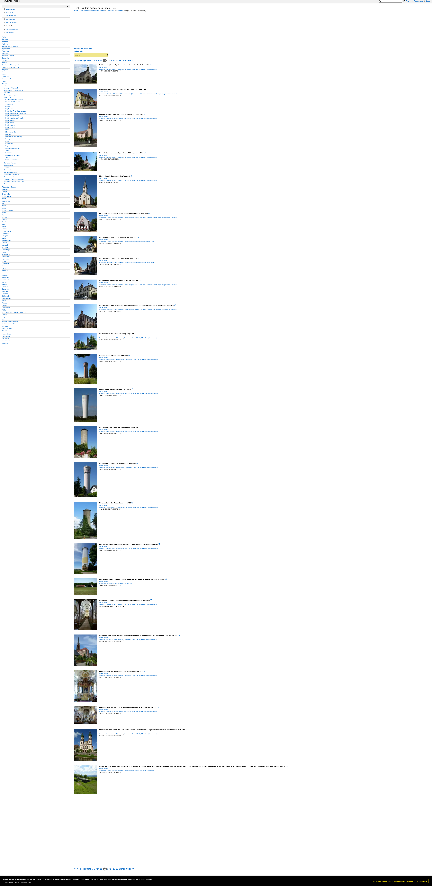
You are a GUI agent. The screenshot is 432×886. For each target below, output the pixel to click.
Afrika (4, 37)
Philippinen (6, 266)
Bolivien (4, 62)
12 (105, 60)
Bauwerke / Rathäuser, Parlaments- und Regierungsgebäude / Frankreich (154, 94)
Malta (4, 238)
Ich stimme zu (422, 881)
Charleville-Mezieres (12, 102)
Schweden (5, 280)
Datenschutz (6, 343)
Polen (4, 268)
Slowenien (5, 289)
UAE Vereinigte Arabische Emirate (14, 312)
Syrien (4, 300)
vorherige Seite (84, 60)
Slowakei (5, 287)
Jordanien (5, 217)
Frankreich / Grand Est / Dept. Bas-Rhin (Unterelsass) (140, 69)
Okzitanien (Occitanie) (11, 174)
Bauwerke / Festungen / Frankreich (143, 771)
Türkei (4, 310)
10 (98, 60)
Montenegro (6, 249)
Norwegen (5, 259)
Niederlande (6, 256)
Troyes (7, 157)
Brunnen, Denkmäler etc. (11, 67)
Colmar (8, 106)
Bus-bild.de (9, 12)
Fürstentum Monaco (9, 187)
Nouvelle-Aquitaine (10, 172)
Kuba (4, 224)
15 (114, 60)
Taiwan (4, 303)
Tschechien (6, 307)
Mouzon (8, 134)
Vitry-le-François (11, 160)
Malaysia (5, 236)
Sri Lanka (5, 294)
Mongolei (5, 247)
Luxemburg (6, 233)
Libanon (5, 229)
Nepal (4, 252)
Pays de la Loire (9, 177)
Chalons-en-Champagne (14, 99)
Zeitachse (5, 338)
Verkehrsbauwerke (8, 324)
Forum (408, 1)
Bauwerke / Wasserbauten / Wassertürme (111, 359)
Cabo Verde (6, 72)
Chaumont (9, 104)
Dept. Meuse (10, 120)
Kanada (4, 219)
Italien (4, 212)
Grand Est (7, 97)
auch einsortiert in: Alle (83, 48)
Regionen (7, 184)
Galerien (5, 189)
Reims (7, 141)
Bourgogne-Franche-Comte (13, 90)
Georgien (5, 192)
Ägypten (5, 39)
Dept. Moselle (10, 125)
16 (117, 60)
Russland (5, 275)
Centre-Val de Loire (10, 95)
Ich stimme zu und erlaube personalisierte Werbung (393, 881)
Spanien (5, 291)
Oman (4, 261)
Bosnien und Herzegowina (11, 65)
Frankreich (5, 86)
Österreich (5, 263)
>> (133, 60)
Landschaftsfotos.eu (12, 29)
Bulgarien (5, 69)
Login (428, 1)
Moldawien (5, 245)
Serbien (4, 284)
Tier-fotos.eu (10, 32)
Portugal (5, 270)
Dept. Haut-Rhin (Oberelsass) (16, 113)
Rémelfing (9, 143)
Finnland (5, 83)
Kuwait (4, 226)
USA (3, 319)
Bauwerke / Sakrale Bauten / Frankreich (111, 69)
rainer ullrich (103, 67)
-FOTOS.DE (11, 1)
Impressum (6, 341)
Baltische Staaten (8, 56)
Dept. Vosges (10, 127)
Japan (4, 215)
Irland (4, 205)
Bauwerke (5, 58)
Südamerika (6, 296)
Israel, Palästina (7, 210)
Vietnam (5, 326)
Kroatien (5, 222)
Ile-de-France (8, 165)
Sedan (7, 150)
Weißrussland (7, 328)
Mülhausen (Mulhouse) (13, 136)
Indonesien (6, 201)
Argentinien (6, 49)
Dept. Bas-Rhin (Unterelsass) (15, 111)
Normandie (7, 170)
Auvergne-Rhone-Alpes (12, 88)
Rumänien (5, 273)
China (4, 74)
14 (111, 60)
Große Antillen (7, 196)
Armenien (5, 51)
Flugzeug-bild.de (11, 22)
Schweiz (5, 282)
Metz (7, 129)
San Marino (6, 277)
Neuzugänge (6, 334)
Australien (5, 53)
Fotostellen (6, 336)
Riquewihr (8, 146)
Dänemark (5, 76)
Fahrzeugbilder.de (11, 16)
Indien (4, 198)
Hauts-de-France (10, 163)
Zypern (4, 331)
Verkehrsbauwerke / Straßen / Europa (143, 241)
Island (4, 208)
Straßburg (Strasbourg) (13, 155)
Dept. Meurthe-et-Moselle (14, 118)
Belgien (4, 60)
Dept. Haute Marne (12, 116)
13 (108, 60)
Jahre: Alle (78, 51)
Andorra (5, 44)
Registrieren (418, 1)
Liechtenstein (6, 231)
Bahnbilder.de (10, 9)
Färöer (4, 81)
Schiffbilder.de (10, 19)
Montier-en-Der (10, 132)
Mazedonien (6, 240)
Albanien (5, 42)
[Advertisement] (93, 29)
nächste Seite (125, 60)
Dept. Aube (9, 109)
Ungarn (4, 317)
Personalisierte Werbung (25, 882)
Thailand (5, 305)
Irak (3, 203)
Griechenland (6, 194)
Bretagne (7, 92)
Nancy (7, 139)
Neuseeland (6, 254)
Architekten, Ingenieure (10, 46)
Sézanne (8, 153)
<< (75, 60)
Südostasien (6, 298)
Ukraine (4, 314)
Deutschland (6, 79)
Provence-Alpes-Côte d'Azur (14, 179)
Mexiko (4, 243)
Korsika (6, 167)
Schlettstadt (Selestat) (13, 148)
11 (101, 60)
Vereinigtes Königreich (10, 321)
